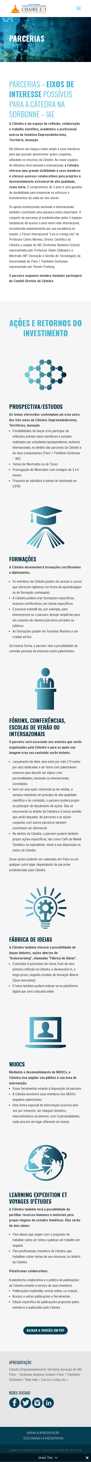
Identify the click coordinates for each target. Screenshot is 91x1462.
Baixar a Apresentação (43, 1433)
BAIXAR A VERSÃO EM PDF (45, 1330)
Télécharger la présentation (43, 1438)
